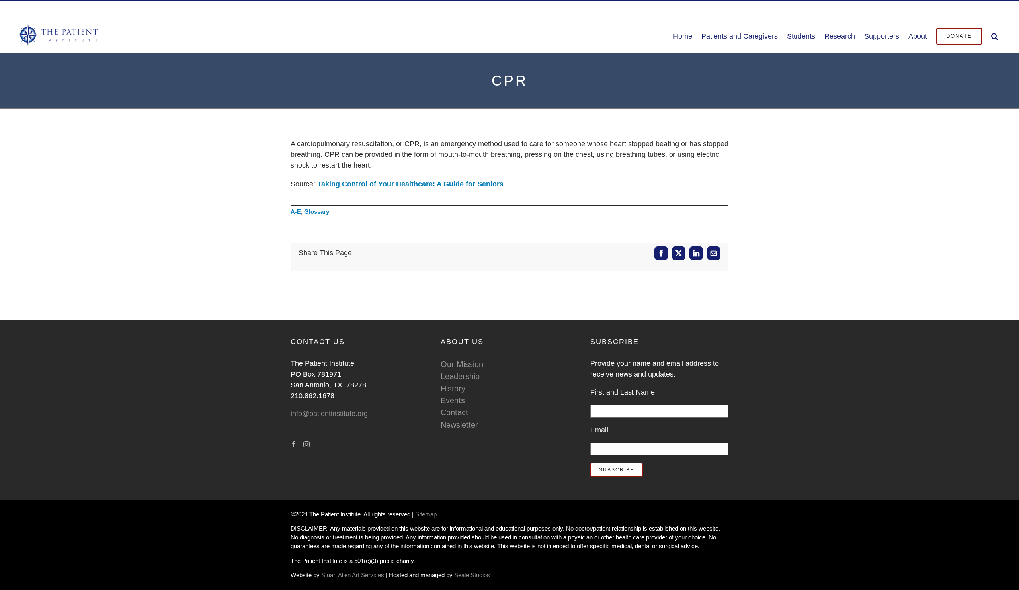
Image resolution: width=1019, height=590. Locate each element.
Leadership (460, 376)
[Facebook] (294, 444)
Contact (454, 412)
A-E (296, 212)
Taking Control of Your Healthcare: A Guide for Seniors (410, 184)
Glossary (316, 212)
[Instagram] (306, 444)
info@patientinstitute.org (971, 10)
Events (453, 400)
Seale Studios (472, 575)
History (453, 388)
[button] (994, 36)
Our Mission (462, 364)
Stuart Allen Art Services (353, 575)
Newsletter (459, 424)
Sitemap (426, 514)
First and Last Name (622, 392)
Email (599, 430)
